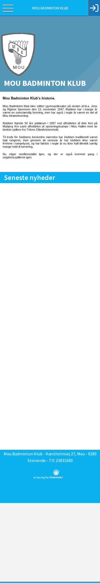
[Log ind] (94, 8)
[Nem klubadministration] (48, 478)
